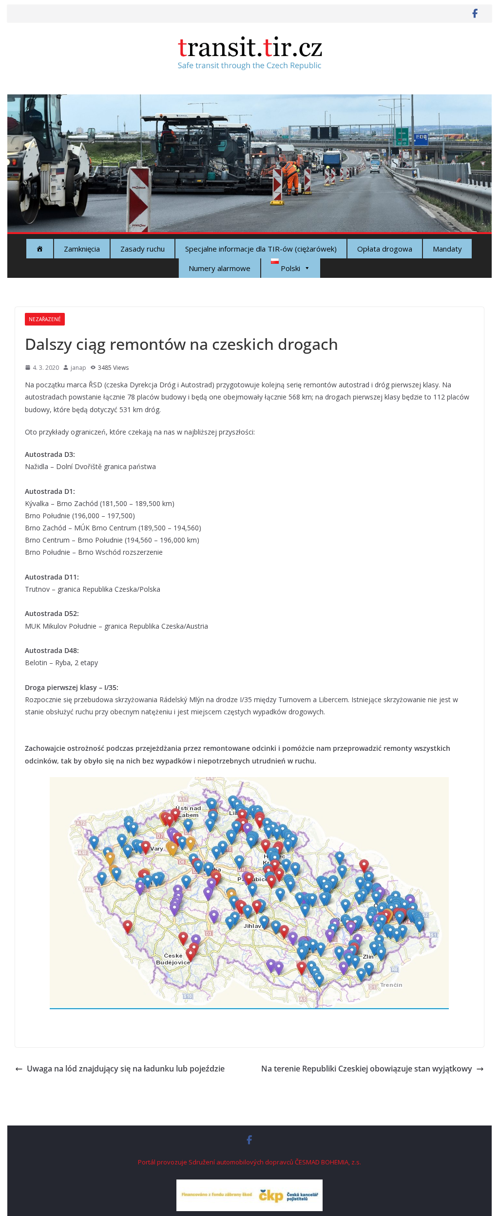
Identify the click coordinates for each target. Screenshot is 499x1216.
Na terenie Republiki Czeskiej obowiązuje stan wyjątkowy (366, 1068)
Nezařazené (45, 319)
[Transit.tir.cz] (249, 101)
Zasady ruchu (142, 249)
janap (78, 367)
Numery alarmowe (219, 268)
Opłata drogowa (384, 249)
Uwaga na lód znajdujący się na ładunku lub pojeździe (126, 1068)
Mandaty (447, 249)
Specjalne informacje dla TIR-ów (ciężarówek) (261, 249)
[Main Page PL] (39, 248)
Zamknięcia (82, 249)
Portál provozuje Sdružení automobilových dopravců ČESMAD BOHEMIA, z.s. (249, 1162)
